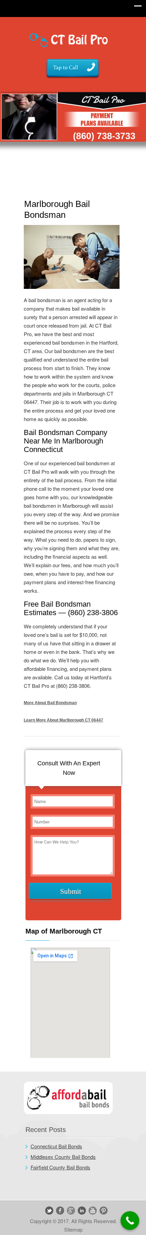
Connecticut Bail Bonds (56, 1146)
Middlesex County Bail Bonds (63, 1156)
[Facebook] (60, 1210)
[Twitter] (49, 1210)
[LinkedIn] (82, 1210)
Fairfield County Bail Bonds (60, 1167)
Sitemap (73, 1229)
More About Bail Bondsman (50, 702)
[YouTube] (93, 1210)
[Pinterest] (103, 1210)
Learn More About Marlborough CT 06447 (63, 720)
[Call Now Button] (130, 1220)
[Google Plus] (71, 1210)
